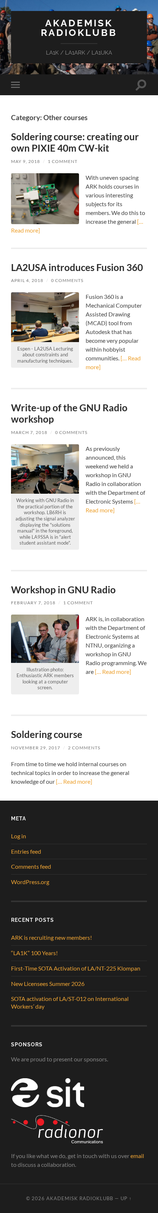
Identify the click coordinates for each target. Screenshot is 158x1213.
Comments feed (31, 866)
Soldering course (46, 734)
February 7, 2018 (33, 602)
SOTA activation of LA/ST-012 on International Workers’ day (70, 1002)
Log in (18, 835)
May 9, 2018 (25, 161)
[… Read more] (112, 671)
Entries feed (26, 851)
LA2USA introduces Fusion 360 (77, 267)
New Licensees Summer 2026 (48, 983)
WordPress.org (30, 881)
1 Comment (63, 161)
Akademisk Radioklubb (79, 27)
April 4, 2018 (27, 280)
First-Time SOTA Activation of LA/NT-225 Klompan (75, 968)
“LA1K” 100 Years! (34, 952)
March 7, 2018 (29, 432)
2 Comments (84, 747)
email (137, 1155)
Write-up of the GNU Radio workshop (69, 413)
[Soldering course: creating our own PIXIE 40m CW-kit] (45, 198)
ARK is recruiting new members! (51, 937)
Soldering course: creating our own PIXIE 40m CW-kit (75, 142)
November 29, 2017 (35, 747)
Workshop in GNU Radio (63, 590)
